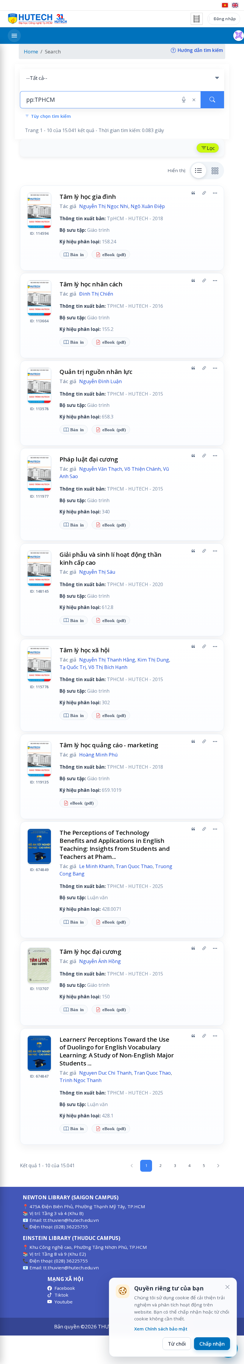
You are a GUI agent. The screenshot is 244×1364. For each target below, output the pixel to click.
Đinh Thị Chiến (96, 294)
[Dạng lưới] (215, 170)
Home (31, 51)
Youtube (63, 1302)
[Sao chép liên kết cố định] (204, 193)
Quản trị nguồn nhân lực (96, 371)
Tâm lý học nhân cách (91, 284)
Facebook (64, 1288)
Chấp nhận (212, 1343)
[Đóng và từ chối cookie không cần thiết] (227, 1287)
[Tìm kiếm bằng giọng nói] (184, 100)
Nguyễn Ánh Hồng (100, 961)
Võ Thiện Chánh (142, 469)
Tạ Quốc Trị (73, 667)
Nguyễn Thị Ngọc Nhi (103, 206)
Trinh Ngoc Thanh (80, 1080)
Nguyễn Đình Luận (100, 381)
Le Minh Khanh (96, 866)
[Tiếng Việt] (225, 5)
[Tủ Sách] (197, 19)
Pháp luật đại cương (89, 459)
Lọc (211, 148)
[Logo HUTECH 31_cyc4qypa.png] (37, 19)
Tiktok (61, 1295)
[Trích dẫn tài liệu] (193, 193)
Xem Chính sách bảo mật (160, 1329)
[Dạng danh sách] (199, 170)
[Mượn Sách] (238, 35)
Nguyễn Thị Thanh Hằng (107, 659)
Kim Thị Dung (153, 659)
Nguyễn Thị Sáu (97, 572)
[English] (235, 5)
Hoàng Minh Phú (98, 754)
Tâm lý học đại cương (90, 951)
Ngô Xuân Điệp (148, 206)
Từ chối (177, 1343)
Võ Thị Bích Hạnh (107, 667)
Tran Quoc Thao (134, 866)
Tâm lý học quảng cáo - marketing (109, 745)
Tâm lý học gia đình (88, 196)
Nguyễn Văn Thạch (100, 469)
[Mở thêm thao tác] (215, 193)
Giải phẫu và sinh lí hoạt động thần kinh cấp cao (111, 558)
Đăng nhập (225, 18)
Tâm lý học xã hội (85, 650)
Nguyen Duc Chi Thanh (105, 1073)
